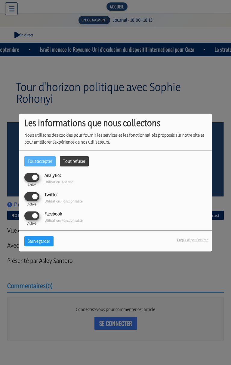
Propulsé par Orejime (192, 240)
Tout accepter (40, 161)
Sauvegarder (39, 241)
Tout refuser (74, 161)
